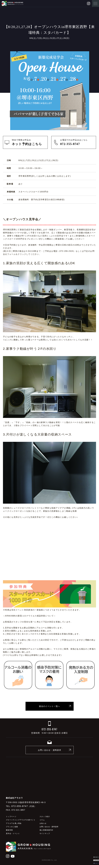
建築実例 (9, 830)
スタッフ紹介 (45, 816)
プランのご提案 (12, 827)
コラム (42, 820)
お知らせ (43, 823)
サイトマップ (45, 833)
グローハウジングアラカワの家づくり (20, 820)
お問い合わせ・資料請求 (49, 750)
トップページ (11, 816)
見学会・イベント (13, 833)
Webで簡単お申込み (27, 142)
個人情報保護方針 (46, 830)
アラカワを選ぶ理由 (13, 823)
